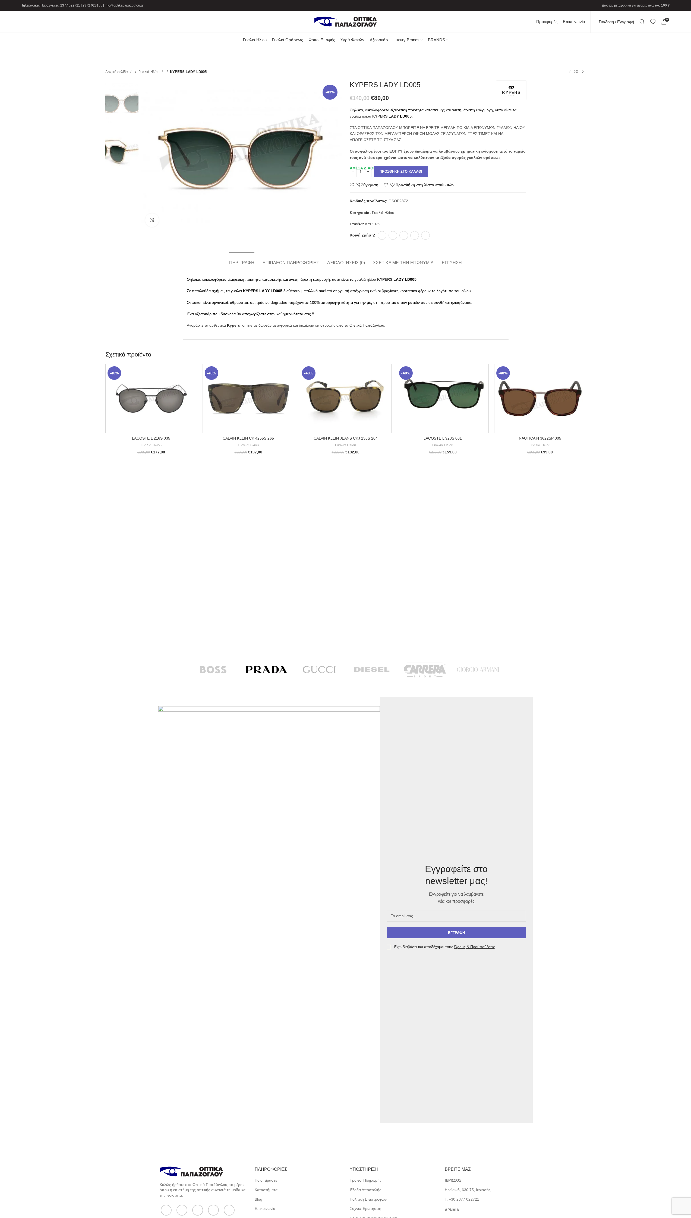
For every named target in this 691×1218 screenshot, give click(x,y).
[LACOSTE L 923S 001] (442, 398)
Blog (258, 1199)
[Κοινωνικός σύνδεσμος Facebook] (382, 235)
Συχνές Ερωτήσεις (365, 1208)
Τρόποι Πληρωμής (365, 1180)
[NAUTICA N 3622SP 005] (540, 398)
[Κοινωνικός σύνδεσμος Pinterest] (403, 235)
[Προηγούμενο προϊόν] (569, 72)
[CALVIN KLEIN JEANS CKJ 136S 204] (345, 398)
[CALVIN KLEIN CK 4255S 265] (248, 398)
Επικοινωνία (265, 1208)
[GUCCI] (319, 669)
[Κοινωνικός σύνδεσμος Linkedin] (414, 235)
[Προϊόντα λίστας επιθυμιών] (653, 21)
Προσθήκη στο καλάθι (401, 171)
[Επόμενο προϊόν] (582, 72)
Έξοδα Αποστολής (365, 1190)
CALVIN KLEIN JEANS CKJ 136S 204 (346, 438)
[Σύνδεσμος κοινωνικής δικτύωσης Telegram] (425, 235)
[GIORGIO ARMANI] (478, 669)
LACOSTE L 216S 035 (151, 438)
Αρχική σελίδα (117, 72)
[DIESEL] (372, 669)
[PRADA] (266, 669)
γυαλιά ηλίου (360, 116)
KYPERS (379, 116)
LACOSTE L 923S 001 (443, 438)
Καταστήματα (266, 1190)
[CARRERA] (425, 669)
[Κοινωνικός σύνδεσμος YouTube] (213, 1210)
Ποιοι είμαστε (266, 1180)
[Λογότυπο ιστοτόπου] (345, 21)
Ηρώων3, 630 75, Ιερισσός (468, 1190)
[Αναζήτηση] (642, 21)
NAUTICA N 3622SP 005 (540, 438)
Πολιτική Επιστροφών (368, 1199)
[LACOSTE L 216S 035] (151, 398)
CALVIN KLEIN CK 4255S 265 (248, 438)
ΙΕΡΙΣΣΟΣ (453, 1180)
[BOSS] (213, 669)
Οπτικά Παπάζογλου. (367, 325)
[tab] (241, 260)
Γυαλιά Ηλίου (149, 72)
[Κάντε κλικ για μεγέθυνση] (152, 220)
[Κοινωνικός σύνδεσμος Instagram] (197, 1210)
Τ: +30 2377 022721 (462, 1199)
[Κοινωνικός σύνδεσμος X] (393, 235)
